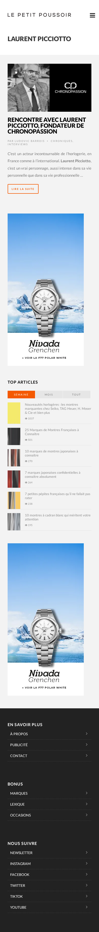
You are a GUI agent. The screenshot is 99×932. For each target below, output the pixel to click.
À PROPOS (19, 734)
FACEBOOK (19, 874)
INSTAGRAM (20, 863)
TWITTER (17, 885)
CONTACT (18, 756)
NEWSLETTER (21, 853)
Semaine (21, 394)
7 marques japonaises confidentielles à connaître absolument (52, 474)
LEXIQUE (17, 804)
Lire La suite (23, 188)
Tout (76, 394)
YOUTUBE (18, 907)
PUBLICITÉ (19, 745)
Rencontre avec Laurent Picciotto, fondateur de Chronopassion (47, 125)
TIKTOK (16, 896)
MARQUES (18, 793)
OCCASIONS (20, 815)
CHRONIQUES (62, 140)
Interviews (18, 144)
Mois (49, 394)
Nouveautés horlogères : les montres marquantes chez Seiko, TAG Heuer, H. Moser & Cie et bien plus (58, 408)
